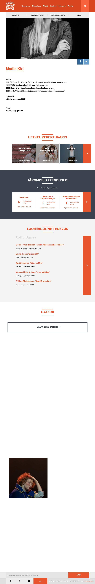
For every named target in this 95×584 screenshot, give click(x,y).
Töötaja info (16, 15)
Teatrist (70, 6)
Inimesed (62, 6)
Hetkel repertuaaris (37, 15)
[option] (24, 153)
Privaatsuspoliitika (88, 581)
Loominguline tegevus (58, 15)
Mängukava (36, 6)
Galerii (79, 15)
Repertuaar (26, 6)
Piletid (45, 6)
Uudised (53, 6)
